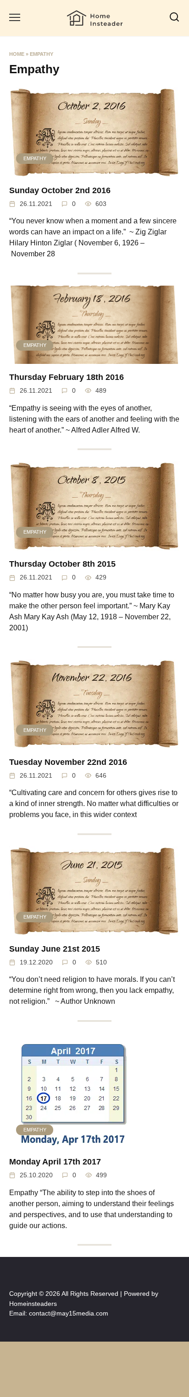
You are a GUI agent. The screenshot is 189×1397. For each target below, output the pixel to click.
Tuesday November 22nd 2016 (68, 761)
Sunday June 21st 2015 (54, 948)
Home (16, 54)
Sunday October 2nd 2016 (60, 190)
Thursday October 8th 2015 (62, 564)
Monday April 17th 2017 (55, 1161)
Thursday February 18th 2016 (66, 377)
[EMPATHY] (94, 171)
